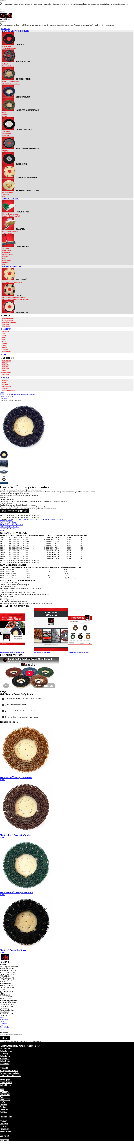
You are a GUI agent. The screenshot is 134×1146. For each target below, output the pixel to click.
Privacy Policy (5, 1027)
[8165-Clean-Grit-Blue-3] (23, 449)
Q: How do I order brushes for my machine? (20, 711)
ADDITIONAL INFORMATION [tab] (11, 525)
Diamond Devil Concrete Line (10, 1075)
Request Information (15, 511)
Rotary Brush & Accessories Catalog (12, 652)
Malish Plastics (5, 1085)
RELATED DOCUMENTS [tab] (9, 527)
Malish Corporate (6, 1051)
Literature (3, 1105)
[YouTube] (4, 1031)
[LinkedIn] (6, 1031)
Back (1, 1066)
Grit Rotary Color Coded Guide (78, 652)
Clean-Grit (11, 519)
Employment (4, 1019)
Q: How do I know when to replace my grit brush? (22, 717)
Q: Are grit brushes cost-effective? (16, 705)
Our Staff (3, 1126)
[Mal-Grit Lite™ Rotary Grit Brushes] (67, 807)
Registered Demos (6, 1131)
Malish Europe (5, 1056)
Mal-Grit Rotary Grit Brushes (13, 950)
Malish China (4, 1058)
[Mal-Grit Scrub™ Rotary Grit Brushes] (67, 864)
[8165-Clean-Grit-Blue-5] (4, 472)
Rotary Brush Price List (42, 652)
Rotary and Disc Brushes (9, 1070)
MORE (2, 780)
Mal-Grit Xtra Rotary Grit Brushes (16, 778)
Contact (2, 1029)
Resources (3, 1023)
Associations (4, 1063)
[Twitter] (2, 1031)
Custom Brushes (6, 1083)
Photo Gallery (5, 1100)
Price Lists (4, 1110)
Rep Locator (4, 1129)
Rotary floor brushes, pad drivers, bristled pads (20, 1046)
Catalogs (3, 1107)
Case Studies (5, 1095)
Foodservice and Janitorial (9, 1073)
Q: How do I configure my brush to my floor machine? (23, 698)
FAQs (2, 1021)
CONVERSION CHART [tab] (8, 523)
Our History (4, 1053)
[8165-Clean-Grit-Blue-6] (4, 480)
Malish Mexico (5, 1061)
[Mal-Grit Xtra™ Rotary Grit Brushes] (67, 749)
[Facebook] (1, 1031)
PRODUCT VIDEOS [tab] (7, 528)
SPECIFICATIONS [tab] (6, 521)
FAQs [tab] (2, 530)
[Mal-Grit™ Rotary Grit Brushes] (67, 922)
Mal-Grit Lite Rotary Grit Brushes (15, 835)
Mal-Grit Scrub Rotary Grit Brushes (16, 893)
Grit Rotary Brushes (22, 519)
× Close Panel (4, 1140)
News (2, 1017)
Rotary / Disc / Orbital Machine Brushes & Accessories (48, 519)
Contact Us (4, 1124)
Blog (1, 1025)
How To (2, 1102)
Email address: (5, 1034)
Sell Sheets (4, 1112)
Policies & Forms (6, 1117)
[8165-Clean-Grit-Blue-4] (4, 463)
